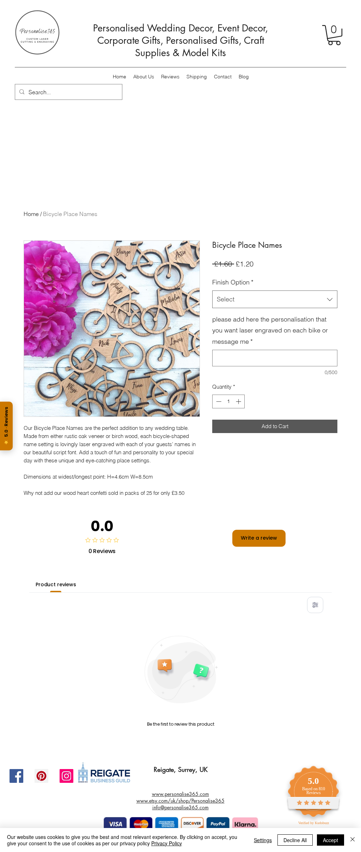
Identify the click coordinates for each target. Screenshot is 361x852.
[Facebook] (16, 776)
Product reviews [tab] (56, 584)
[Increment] (239, 401)
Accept (330, 840)
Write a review (259, 537)
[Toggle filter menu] (315, 605)
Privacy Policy (166, 843)
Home (31, 213)
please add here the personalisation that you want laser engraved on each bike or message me (270, 330)
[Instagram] (66, 776)
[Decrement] (218, 401)
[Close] (352, 840)
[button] (334, 35)
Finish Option (232, 282)
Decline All (295, 840)
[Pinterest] (41, 776)
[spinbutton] (228, 401)
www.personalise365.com (180, 794)
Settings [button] (263, 840)
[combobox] (274, 299)
